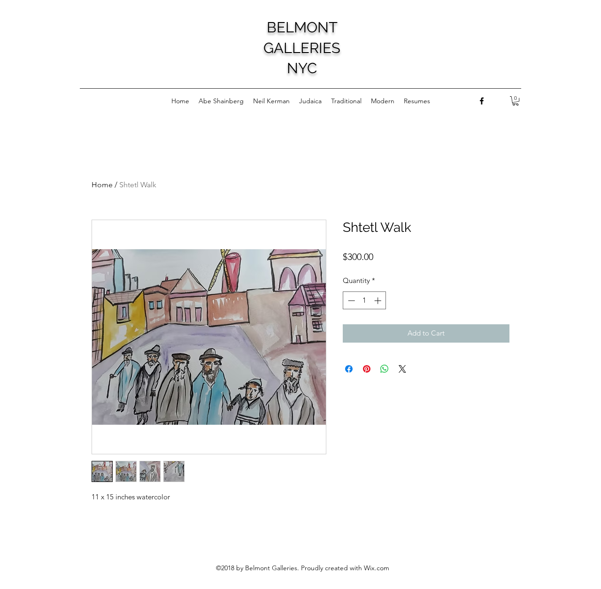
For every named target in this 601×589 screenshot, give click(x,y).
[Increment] (378, 300)
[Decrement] (350, 300)
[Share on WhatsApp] (384, 369)
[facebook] (481, 101)
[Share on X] (402, 369)
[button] (515, 101)
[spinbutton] (364, 300)
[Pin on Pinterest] (366, 369)
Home (102, 184)
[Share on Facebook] (348, 369)
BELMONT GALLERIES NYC (301, 47)
